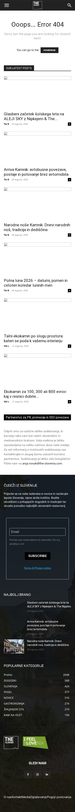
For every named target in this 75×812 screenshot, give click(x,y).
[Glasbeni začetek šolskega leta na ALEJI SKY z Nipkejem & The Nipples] (37, 92)
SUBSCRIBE (37, 556)
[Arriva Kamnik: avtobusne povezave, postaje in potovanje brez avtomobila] (37, 148)
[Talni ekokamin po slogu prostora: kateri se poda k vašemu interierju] (37, 314)
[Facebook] (28, 774)
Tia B (6, 123)
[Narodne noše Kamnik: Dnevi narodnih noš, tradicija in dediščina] (37, 203)
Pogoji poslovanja (59, 797)
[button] (6, 5)
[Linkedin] (47, 774)
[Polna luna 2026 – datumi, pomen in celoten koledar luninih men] (37, 259)
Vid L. (6, 345)
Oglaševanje (38, 797)
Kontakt (17, 797)
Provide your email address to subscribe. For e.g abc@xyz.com (34, 542)
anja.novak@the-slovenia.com (42, 463)
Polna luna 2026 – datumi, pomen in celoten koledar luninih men (36, 283)
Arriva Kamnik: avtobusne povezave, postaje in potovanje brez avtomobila (36, 172)
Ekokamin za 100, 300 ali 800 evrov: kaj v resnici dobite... (35, 394)
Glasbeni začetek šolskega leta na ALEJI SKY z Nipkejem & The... (34, 116)
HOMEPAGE (49, 50)
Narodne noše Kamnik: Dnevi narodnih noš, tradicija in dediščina (37, 227)
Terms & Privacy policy (37, 567)
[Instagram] (37, 774)
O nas (8, 797)
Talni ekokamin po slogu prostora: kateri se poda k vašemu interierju (33, 338)
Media (26, 797)
